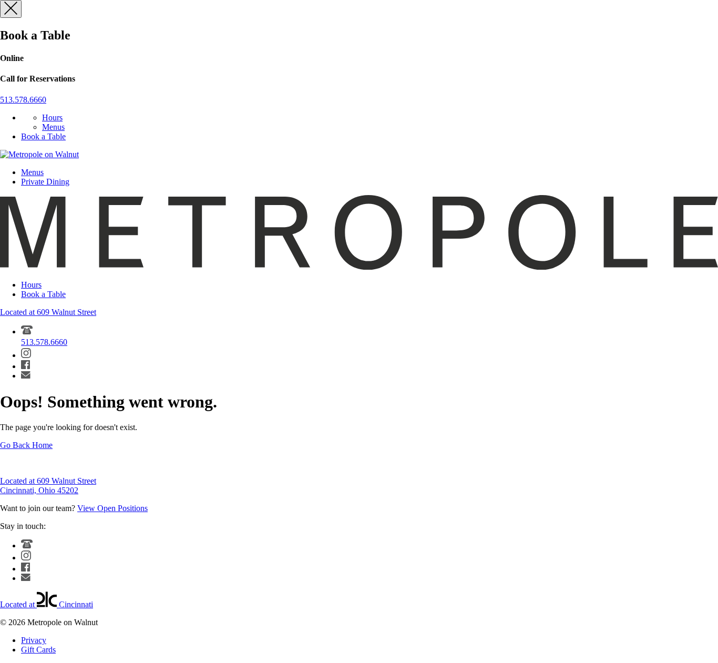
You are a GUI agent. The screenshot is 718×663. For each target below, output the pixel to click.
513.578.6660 (23, 99)
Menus (53, 127)
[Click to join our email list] (25, 375)
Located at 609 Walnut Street (48, 312)
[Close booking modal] (11, 9)
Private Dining (45, 181)
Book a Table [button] (43, 136)
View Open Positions (112, 508)
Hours (52, 117)
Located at (46, 604)
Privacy (33, 640)
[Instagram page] (26, 355)
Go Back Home (26, 445)
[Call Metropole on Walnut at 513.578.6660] (27, 545)
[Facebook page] (25, 366)
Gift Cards (38, 649)
